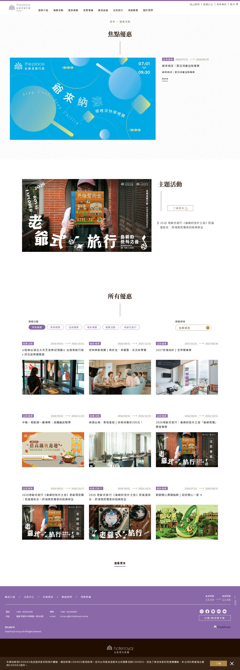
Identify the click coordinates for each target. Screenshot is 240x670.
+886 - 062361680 (24, 611)
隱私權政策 (10, 627)
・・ (231, 661)
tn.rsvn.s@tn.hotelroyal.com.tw (74, 616)
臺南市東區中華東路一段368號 (29, 616)
